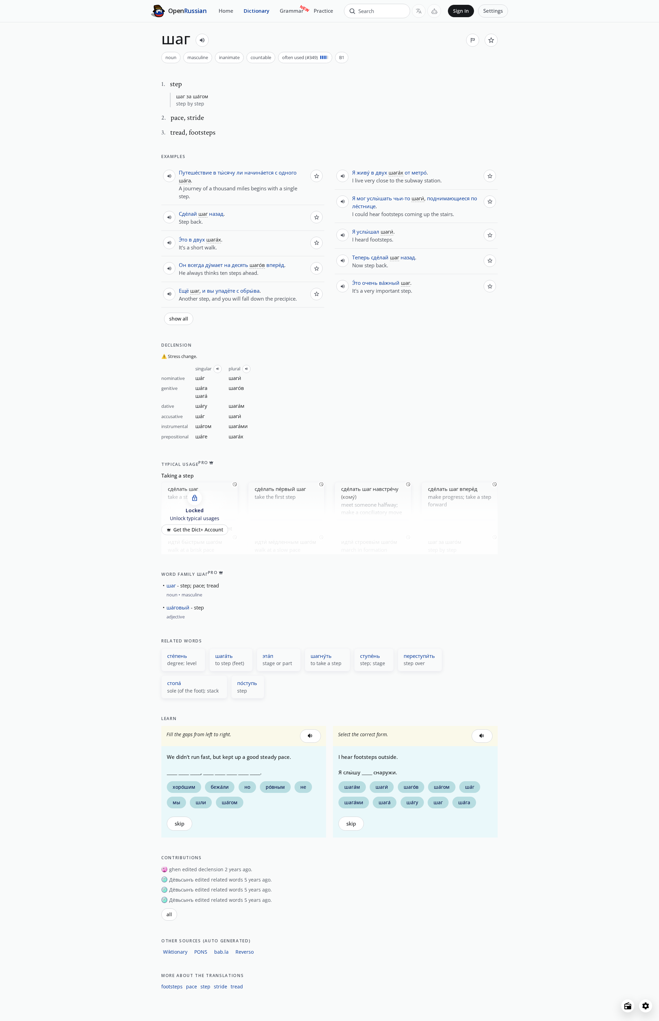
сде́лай (380, 257)
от (407, 172)
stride (220, 986)
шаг (171, 585)
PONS (200, 952)
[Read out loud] (202, 40)
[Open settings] (645, 1005)
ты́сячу (226, 172)
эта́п (268, 655)
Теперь (361, 257)
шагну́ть (321, 655)
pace (191, 986)
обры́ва (249, 290)
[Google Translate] (419, 11)
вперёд (275, 264)
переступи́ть (419, 655)
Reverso (244, 952)
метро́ (419, 172)
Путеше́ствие (195, 172)
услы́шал (368, 231)
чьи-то (401, 198)
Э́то (183, 239)
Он (182, 264)
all (169, 914)
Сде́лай (188, 213)
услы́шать (379, 198)
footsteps (172, 986)
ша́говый (177, 607)
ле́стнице (363, 206)
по (474, 198)
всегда (196, 264)
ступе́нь (370, 655)
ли (239, 172)
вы (210, 290)
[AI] (434, 11)
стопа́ (174, 683)
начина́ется (259, 172)
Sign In (461, 11)
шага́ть (224, 655)
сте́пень (177, 655)
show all (178, 319)
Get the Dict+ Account (198, 530)
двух (199, 239)
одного (288, 172)
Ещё (184, 290)
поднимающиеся (448, 198)
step (205, 986)
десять (240, 264)
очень (370, 282)
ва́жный (389, 282)
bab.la (221, 952)
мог (361, 198)
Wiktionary (175, 952)
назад (216, 213)
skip (179, 823)
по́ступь (247, 683)
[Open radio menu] (627, 1005)
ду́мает (214, 264)
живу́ (363, 172)
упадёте (225, 290)
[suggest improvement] (472, 40)
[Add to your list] (491, 40)
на (227, 264)
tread (237, 986)
